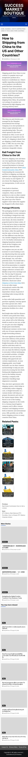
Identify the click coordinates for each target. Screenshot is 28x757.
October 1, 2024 (15, 600)
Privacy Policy (13, 747)
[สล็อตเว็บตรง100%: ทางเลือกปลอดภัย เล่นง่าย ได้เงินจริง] (14, 616)
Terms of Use (22, 747)
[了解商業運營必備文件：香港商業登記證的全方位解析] (14, 535)
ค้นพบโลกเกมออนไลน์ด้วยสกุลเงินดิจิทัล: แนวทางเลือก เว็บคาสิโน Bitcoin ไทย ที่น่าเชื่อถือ (13, 655)
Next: (13, 514)
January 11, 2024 (16, 59)
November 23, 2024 (16, 549)
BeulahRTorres (7, 59)
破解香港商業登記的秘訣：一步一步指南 (13, 572)
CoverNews (9, 754)
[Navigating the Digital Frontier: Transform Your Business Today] (14, 585)
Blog (4, 622)
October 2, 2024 (15, 573)
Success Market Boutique (14, 9)
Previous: (13, 506)
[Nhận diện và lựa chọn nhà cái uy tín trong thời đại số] (14, 726)
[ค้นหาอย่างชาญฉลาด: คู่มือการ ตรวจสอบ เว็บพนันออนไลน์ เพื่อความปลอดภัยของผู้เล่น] (14, 672)
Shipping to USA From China (11, 283)
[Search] (26, 24)
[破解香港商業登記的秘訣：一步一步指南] (14, 561)
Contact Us (5, 747)
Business (5, 35)
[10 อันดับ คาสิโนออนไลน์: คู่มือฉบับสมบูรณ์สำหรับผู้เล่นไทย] (14, 699)
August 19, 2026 (15, 630)
